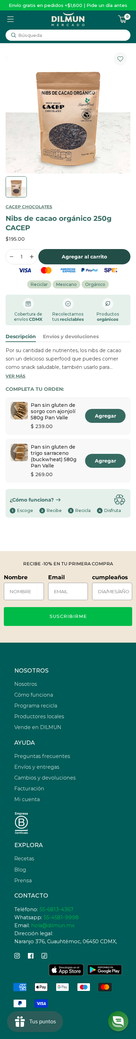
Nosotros (25, 684)
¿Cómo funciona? (32, 500)
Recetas (24, 858)
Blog (20, 870)
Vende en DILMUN (37, 727)
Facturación (29, 788)
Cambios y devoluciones (45, 778)
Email (56, 577)
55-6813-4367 (56, 909)
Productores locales (39, 716)
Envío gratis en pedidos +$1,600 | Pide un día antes (68, 5)
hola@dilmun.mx (53, 925)
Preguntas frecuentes (42, 756)
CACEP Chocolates (29, 206)
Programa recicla (35, 706)
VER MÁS (15, 376)
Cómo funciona (33, 695)
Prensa (23, 880)
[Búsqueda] (13, 35)
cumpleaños (110, 577)
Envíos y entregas (36, 767)
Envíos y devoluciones (71, 336)
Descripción (21, 336)
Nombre (16, 577)
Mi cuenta (27, 799)
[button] (118, 1021)
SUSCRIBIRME (68, 616)
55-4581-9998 (61, 917)
